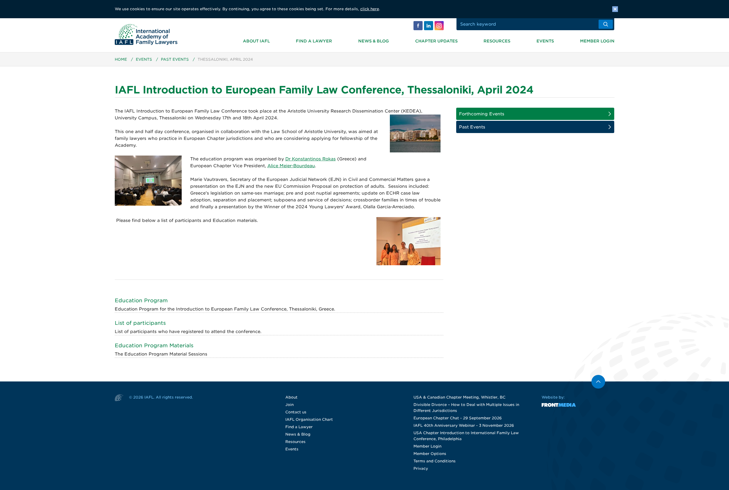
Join (289, 405)
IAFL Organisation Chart (309, 419)
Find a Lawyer (314, 41)
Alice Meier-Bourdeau (291, 165)
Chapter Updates (436, 41)
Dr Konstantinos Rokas (310, 159)
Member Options (429, 454)
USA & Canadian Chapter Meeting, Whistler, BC (459, 397)
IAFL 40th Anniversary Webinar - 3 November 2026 (463, 425)
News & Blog (373, 41)
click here (369, 9)
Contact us (295, 412)
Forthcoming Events (481, 114)
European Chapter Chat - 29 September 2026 (457, 418)
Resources (497, 41)
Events (545, 41)
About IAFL (256, 41)
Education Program (141, 300)
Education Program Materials (154, 345)
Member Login (597, 41)
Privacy (420, 468)
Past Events (175, 59)
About (291, 397)
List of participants (140, 323)
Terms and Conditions (434, 461)
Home (121, 59)
